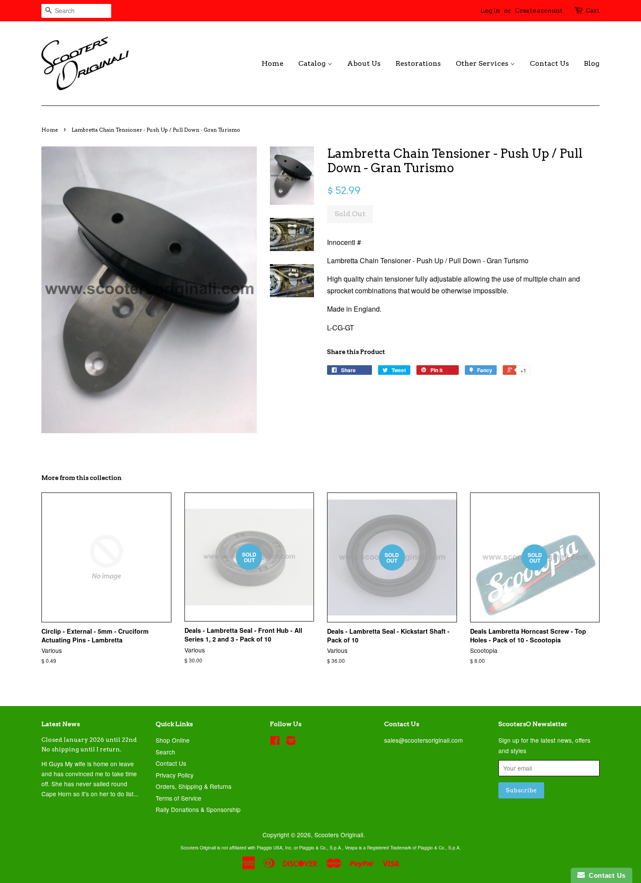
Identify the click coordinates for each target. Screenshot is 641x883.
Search (165, 751)
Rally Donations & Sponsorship (198, 809)
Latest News (60, 723)
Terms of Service (178, 798)
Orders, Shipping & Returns (194, 786)
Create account (539, 10)
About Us (364, 63)
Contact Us (549, 63)
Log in (490, 10)
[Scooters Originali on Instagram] (291, 741)
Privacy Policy (175, 775)
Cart (593, 10)
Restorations (418, 63)
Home (272, 63)
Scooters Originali (338, 834)
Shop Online (173, 740)
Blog (592, 63)
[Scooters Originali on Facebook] (275, 741)
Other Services (483, 63)
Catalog (312, 63)
